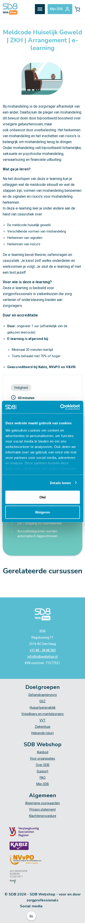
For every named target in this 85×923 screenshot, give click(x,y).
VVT (42, 720)
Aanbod (42, 752)
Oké (42, 497)
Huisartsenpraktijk (43, 707)
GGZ (42, 701)
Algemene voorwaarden (42, 803)
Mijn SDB (56, 9)
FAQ (43, 777)
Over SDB (42, 765)
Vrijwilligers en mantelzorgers (42, 714)
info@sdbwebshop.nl (42, 656)
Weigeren (42, 512)
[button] (77, 9)
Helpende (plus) (42, 733)
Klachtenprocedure (42, 816)
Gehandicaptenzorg (42, 695)
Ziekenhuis (42, 726)
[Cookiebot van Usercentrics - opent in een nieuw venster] (60, 407)
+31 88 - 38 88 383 (42, 650)
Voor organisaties (42, 758)
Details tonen (60, 483)
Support (42, 771)
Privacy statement (42, 809)
